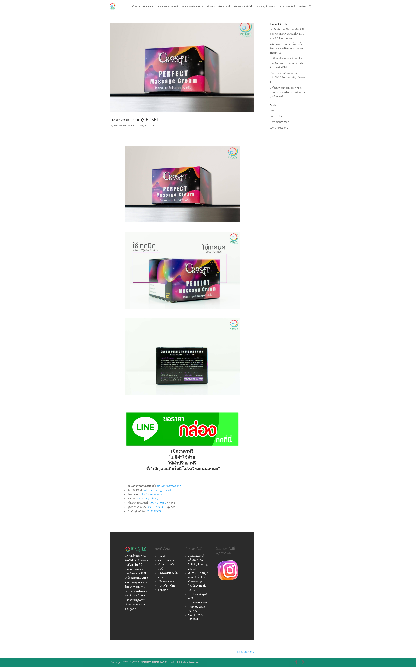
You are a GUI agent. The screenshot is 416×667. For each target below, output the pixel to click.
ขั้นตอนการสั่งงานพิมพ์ (218, 6)
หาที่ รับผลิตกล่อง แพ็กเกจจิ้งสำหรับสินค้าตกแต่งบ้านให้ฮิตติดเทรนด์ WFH (286, 63)
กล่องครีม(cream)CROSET (134, 119)
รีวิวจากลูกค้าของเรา (265, 6)
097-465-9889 (158, 503)
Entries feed (277, 116)
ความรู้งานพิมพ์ (287, 6)
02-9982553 (154, 511)
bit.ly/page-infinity (151, 494)
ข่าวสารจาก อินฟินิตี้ (168, 6)
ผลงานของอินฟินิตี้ (191, 6)
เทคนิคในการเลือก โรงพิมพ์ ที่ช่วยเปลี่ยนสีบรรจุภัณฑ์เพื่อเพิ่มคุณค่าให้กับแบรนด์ (287, 34)
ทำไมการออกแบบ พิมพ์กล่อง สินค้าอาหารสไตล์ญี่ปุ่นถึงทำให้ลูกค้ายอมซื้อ (287, 92)
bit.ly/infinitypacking (168, 486)
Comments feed (279, 122)
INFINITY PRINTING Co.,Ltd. (157, 662)
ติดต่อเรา (303, 6)
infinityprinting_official (157, 490)
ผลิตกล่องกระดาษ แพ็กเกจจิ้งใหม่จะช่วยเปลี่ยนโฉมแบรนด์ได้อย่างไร (286, 48)
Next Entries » (245, 652)
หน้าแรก (135, 6)
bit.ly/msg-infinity (147, 498)
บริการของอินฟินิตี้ (242, 6)
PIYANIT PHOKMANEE (125, 125)
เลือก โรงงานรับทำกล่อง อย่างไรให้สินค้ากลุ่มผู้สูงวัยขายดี (287, 77)
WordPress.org (279, 127)
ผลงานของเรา (166, 560)
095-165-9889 (156, 507)
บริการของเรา (166, 581)
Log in (273, 110)
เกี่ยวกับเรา (148, 6)
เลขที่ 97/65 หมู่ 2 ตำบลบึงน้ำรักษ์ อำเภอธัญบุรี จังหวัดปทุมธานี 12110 (198, 581)
